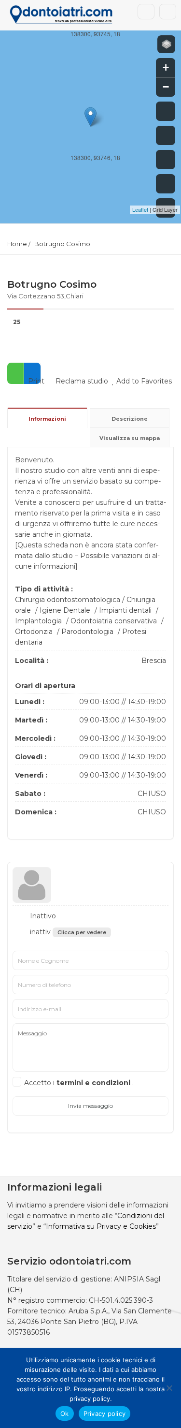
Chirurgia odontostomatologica (67, 599)
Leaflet (140, 209)
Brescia (153, 660)
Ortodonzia (34, 631)
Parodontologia (87, 631)
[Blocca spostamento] (165, 159)
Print (35, 381)
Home (17, 244)
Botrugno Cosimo (62, 244)
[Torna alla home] (165, 183)
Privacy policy (105, 1413)
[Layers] (166, 44)
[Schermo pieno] (165, 111)
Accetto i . (79, 1082)
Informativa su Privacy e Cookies (101, 1226)
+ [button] (166, 67)
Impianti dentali (125, 610)
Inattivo (42, 916)
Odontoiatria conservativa (113, 621)
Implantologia (38, 621)
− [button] (166, 87)
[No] (169, 1388)
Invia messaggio (90, 1105)
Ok (64, 1413)
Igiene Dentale (65, 610)
